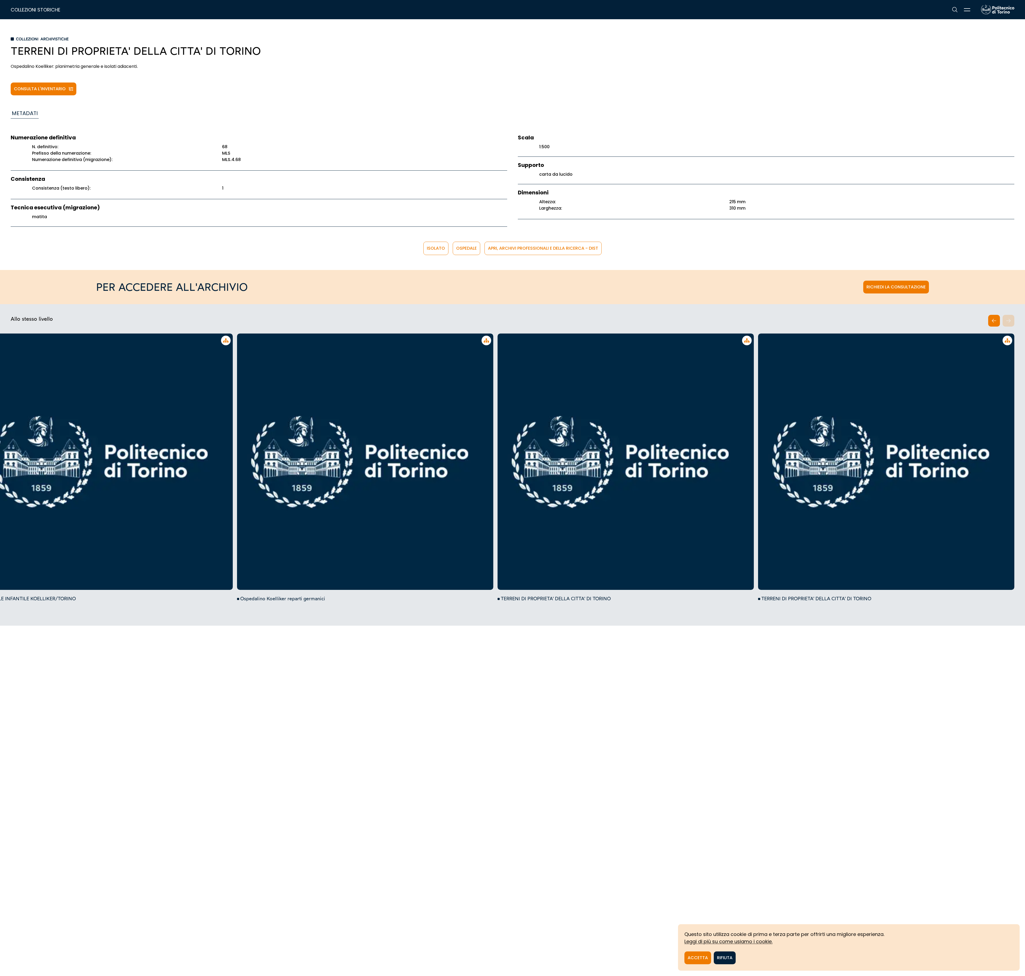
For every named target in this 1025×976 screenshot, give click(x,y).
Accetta (698, 958)
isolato (436, 248)
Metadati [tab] (25, 113)
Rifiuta (724, 958)
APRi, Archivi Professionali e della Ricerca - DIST (543, 248)
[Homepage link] (997, 9)
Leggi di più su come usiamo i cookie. (728, 941)
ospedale (466, 248)
